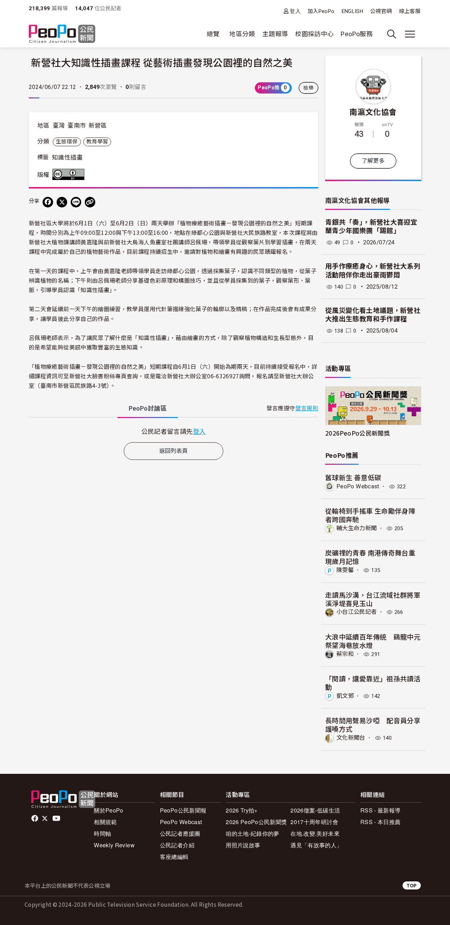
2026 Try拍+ (242, 810)
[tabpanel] (173, 431)
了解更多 (373, 161)
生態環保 (66, 142)
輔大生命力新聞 (356, 528)
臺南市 (77, 125)
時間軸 (102, 833)
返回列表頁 (173, 451)
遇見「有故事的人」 (316, 845)
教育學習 (97, 142)
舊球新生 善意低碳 (353, 477)
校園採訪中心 (314, 34)
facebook (35, 818)
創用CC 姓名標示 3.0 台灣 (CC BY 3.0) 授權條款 (70, 174)
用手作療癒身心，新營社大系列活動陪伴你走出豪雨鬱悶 (372, 270)
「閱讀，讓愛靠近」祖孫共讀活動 (372, 683)
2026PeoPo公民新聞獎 (357, 433)
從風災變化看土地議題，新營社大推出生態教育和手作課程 (372, 315)
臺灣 (59, 125)
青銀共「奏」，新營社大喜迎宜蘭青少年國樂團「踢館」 (371, 226)
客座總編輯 (174, 857)
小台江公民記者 (356, 612)
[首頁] (62, 34)
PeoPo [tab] (148, 408)
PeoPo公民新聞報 (183, 810)
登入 (295, 11)
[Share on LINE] (76, 202)
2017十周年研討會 (314, 822)
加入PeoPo (321, 11)
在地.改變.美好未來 (315, 833)
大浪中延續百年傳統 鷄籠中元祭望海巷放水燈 (372, 641)
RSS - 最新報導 (380, 810)
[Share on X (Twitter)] (62, 202)
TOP (412, 885)
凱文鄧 (345, 696)
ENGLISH (353, 11)
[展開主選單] (410, 34)
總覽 (213, 34)
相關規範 (105, 822)
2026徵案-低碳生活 (315, 810)
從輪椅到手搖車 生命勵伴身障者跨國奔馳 (370, 515)
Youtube (57, 818)
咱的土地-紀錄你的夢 (252, 833)
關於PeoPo (108, 810)
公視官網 (381, 11)
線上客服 (409, 11)
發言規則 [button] (306, 408)
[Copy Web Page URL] (90, 202)
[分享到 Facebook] (48, 202)
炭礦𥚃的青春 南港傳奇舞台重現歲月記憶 (370, 557)
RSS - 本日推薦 (380, 822)
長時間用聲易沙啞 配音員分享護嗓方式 (372, 724)
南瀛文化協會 (373, 111)
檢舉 (308, 88)
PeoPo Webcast (357, 486)
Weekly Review (114, 845)
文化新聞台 (350, 737)
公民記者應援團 (180, 833)
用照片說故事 (243, 845)
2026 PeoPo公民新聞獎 (256, 822)
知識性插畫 (67, 157)
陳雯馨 (345, 570)
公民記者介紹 (177, 845)
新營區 (98, 125)
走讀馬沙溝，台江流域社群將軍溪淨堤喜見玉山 (372, 599)
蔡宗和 (345, 654)
